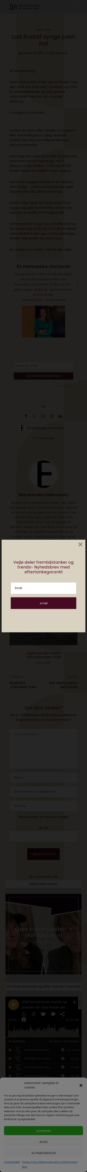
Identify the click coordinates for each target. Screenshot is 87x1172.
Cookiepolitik (12, 1162)
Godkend (43, 1131)
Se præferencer (43, 1153)
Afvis (43, 1142)
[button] (81, 1085)
